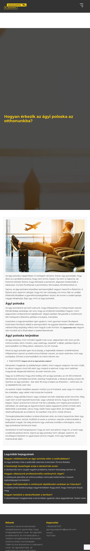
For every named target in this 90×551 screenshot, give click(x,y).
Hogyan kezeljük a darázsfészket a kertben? (28, 494)
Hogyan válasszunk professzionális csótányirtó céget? (34, 473)
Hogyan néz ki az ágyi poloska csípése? (37, 361)
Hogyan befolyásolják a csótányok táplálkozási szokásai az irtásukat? (42, 484)
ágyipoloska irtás (69, 327)
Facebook (49, 532)
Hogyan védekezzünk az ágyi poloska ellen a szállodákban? (37, 458)
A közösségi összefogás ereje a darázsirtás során (31, 466)
